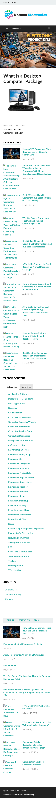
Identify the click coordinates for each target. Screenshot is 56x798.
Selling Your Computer (19, 542)
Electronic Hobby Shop (19, 454)
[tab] (11, 387)
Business (12, 408)
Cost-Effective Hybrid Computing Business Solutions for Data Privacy (36, 198)
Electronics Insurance (18, 468)
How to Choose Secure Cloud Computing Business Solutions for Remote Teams (36, 286)
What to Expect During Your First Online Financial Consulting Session (36, 221)
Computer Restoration (19, 426)
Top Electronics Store (18, 556)
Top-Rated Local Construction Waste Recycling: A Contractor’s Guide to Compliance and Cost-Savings (36, 169)
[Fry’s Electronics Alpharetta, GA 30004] (11, 706)
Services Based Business (20, 551)
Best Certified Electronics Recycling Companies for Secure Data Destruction (34, 356)
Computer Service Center (20, 431)
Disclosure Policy (13, 594)
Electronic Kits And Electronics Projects (22, 644)
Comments (24, 620)
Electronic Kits (15, 459)
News (11, 523)
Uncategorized (15, 565)
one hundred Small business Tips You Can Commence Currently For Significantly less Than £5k (26, 692)
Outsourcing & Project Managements (26, 528)
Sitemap (9, 599)
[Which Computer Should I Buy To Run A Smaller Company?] (11, 722)
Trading (12, 561)
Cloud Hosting (15, 412)
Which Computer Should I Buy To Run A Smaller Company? (37, 723)
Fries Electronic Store (18, 510)
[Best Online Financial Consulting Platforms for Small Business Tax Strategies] (11, 241)
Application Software (18, 394)
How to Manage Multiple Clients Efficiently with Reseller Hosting (34, 336)
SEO (10, 547)
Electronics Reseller (18, 486)
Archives (26, 387)
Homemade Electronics (19, 514)
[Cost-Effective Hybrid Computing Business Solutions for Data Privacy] (11, 195)
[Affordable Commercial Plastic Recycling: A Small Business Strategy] (11, 264)
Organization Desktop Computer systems (33, 763)
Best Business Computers (20, 398)
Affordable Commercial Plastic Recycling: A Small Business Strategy (37, 267)
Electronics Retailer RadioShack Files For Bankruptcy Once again (33, 745)
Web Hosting (14, 570)
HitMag (30, 794)
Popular (9, 620)
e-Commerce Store (17, 445)
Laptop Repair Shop (17, 519)
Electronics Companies (19, 463)
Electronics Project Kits (19, 472)
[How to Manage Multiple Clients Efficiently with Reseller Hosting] (11, 333)
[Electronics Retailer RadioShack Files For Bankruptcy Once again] (11, 742)
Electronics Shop (16, 496)
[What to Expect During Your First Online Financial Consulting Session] (11, 218)
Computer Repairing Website (22, 422)
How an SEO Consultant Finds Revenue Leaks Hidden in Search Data (36, 152)
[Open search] (49, 28)
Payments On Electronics (20, 533)
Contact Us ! (11, 589)
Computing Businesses (19, 435)
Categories (12, 387)
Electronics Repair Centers (21, 477)
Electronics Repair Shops (20, 482)
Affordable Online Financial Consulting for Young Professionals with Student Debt (35, 311)
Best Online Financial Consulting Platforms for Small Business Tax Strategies (37, 244)
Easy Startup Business (18, 449)
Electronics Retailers (18, 491)
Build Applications (17, 403)
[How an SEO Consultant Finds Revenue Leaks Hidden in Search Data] (11, 149)
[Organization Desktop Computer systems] (11, 762)
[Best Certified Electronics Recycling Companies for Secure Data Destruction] (11, 353)
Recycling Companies (18, 537)
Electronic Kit (10, 665)
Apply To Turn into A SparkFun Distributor (23, 654)
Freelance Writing (17, 505)
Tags (36, 620)
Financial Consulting (18, 500)
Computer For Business (19, 417)
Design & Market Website (20, 440)
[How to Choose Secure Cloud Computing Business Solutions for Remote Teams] (11, 284)
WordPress (18, 794)
